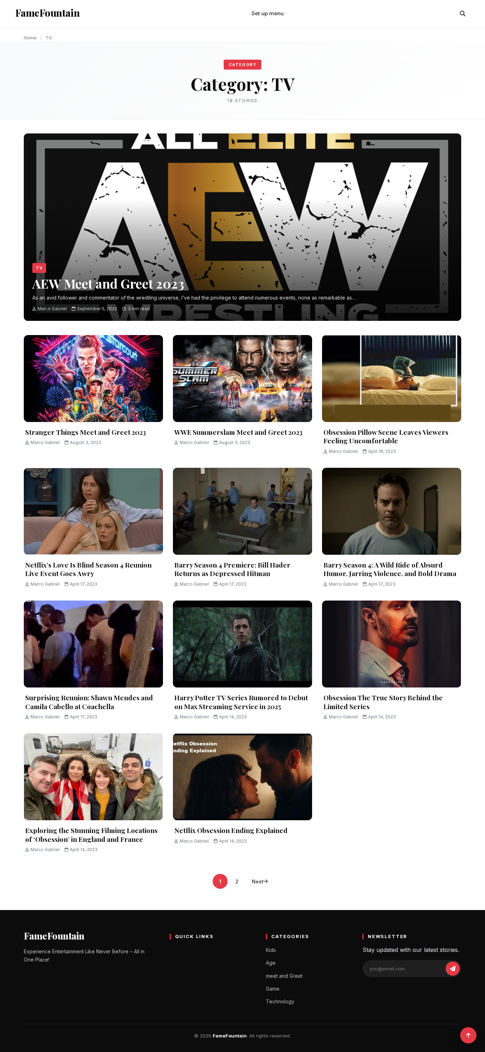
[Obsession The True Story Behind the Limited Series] (391, 644)
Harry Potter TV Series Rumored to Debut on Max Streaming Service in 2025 (241, 702)
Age (271, 963)
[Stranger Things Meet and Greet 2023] (93, 378)
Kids (271, 950)
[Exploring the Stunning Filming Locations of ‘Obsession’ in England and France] (93, 776)
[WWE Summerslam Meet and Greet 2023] (242, 378)
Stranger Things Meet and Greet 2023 (85, 432)
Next (257, 881)
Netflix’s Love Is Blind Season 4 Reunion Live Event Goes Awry (88, 569)
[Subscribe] (453, 968)
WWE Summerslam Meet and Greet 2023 (238, 432)
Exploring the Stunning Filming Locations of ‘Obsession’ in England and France (91, 835)
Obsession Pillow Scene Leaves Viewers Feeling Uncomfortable (385, 436)
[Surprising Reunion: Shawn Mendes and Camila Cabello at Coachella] (93, 644)
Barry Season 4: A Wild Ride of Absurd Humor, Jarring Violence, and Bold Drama (389, 569)
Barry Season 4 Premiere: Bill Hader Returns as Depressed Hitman (232, 569)
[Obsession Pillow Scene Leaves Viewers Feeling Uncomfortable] (391, 378)
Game (272, 989)
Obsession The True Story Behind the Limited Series (383, 702)
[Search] (463, 13)
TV (39, 267)
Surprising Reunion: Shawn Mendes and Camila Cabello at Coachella (89, 702)
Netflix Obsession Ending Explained (231, 830)
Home (30, 37)
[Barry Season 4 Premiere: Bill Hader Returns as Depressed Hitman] (242, 511)
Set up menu (267, 13)
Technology (280, 1001)
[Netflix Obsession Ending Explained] (242, 776)
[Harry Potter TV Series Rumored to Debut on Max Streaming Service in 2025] (242, 644)
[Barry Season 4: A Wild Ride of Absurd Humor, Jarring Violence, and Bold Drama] (391, 511)
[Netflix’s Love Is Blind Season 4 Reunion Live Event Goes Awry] (93, 511)
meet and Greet (284, 976)
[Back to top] (468, 1035)
